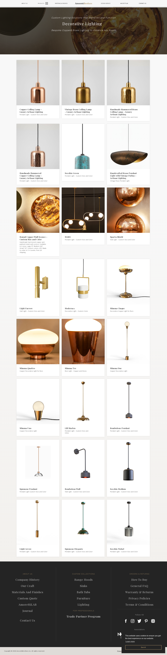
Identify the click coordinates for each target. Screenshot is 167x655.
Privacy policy (121, 651)
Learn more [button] (130, 641)
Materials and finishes (27, 592)
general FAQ (139, 586)
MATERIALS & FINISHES (61, 3)
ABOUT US (24, 3)
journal (27, 611)
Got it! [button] (143, 647)
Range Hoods (83, 579)
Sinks (83, 586)
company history (28, 579)
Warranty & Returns (139, 592)
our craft (27, 586)
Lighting (84, 604)
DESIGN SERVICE (105, 3)
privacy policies (139, 598)
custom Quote (27, 598)
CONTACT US (142, 3)
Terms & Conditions (139, 604)
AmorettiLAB (28, 604)
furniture (83, 598)
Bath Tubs (83, 592)
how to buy (139, 579)
